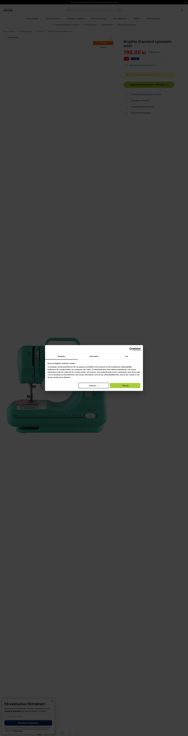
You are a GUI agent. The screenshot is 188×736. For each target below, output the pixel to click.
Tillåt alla (125, 385)
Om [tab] (126, 356)
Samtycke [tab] (61, 356)
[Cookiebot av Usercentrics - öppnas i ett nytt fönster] (131, 349)
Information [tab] (94, 356)
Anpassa (92, 385)
